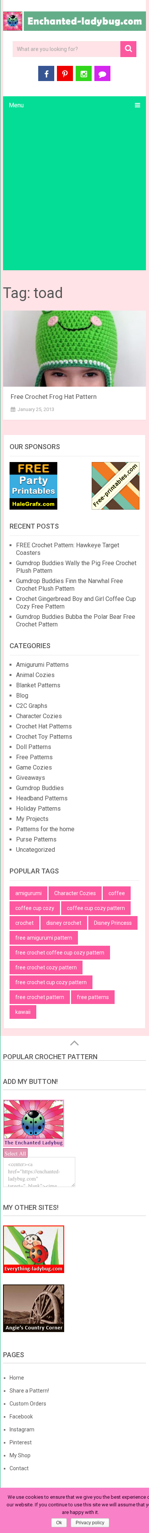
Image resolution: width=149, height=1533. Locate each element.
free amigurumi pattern (43, 938)
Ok (59, 1522)
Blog (22, 695)
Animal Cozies (35, 675)
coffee (117, 893)
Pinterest (21, 1442)
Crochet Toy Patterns (44, 736)
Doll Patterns (33, 747)
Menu (16, 105)
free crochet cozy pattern (46, 967)
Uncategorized (35, 849)
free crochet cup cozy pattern (51, 982)
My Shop (20, 1455)
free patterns (93, 997)
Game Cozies (34, 767)
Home (17, 1378)
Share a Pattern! (29, 1391)
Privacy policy (90, 1522)
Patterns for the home (45, 829)
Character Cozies (39, 716)
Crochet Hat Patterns (44, 726)
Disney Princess (113, 923)
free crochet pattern (39, 997)
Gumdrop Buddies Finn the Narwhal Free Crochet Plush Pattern (69, 584)
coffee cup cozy (34, 908)
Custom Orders (28, 1404)
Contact (19, 1468)
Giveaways (30, 777)
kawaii (23, 1012)
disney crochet (63, 923)
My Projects (32, 818)
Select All (15, 1153)
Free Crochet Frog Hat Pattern (54, 396)
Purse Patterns (36, 839)
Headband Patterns (42, 798)
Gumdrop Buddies (40, 788)
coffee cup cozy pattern (96, 908)
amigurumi (28, 893)
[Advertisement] (74, 192)
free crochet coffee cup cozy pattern (59, 953)
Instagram (22, 1429)
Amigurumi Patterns (42, 664)
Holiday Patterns (38, 808)
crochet (24, 923)
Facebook (21, 1416)
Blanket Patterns (38, 685)
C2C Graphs (31, 705)
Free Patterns (34, 757)
